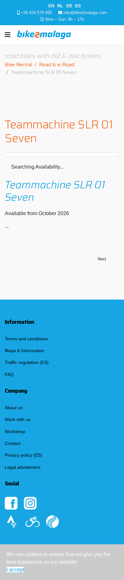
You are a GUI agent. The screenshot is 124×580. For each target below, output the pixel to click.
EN (51, 5)
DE (69, 5)
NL (60, 5)
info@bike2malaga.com (85, 13)
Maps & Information (24, 350)
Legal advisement (22, 467)
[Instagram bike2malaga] (62, 503)
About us (14, 407)
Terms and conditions (26, 338)
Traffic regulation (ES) (27, 362)
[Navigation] (7, 34)
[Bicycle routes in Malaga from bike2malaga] (35, 522)
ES (78, 5)
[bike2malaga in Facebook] (14, 503)
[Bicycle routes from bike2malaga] (62, 521)
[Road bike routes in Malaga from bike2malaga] (15, 522)
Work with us (18, 419)
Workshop (15, 431)
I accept (15, 569)
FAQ (9, 374)
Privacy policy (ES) (23, 455)
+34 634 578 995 (36, 13)
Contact (12, 443)
